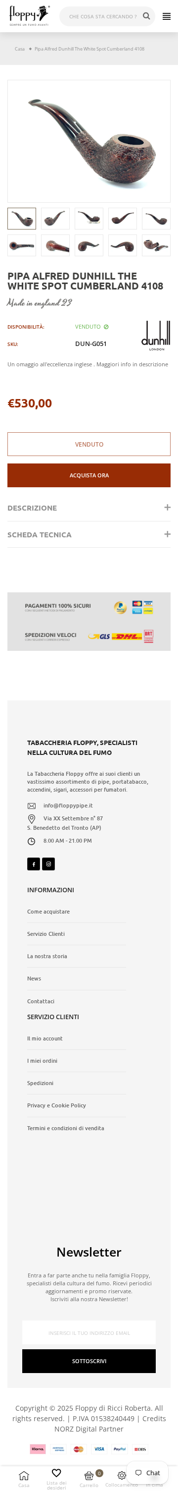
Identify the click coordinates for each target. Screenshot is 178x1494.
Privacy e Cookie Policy (56, 1105)
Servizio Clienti (46, 934)
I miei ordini (42, 1061)
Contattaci (40, 1001)
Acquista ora (89, 475)
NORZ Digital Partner (89, 1429)
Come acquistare (48, 912)
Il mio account (45, 1038)
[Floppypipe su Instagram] (48, 864)
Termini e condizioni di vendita (65, 1128)
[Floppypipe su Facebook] (33, 864)
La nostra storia (47, 956)
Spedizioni (40, 1083)
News (34, 978)
